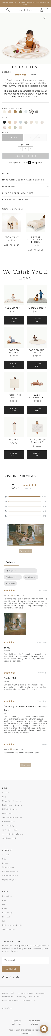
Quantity (25, 145)
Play (4, 900)
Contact (5, 793)
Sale (4, 921)
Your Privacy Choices (34, 1022)
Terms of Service (9, 830)
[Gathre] (25, 10)
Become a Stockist (10, 871)
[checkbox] (10, 583)
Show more (25, 765)
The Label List (8, 929)
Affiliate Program (10, 875)
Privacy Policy (8, 821)
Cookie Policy (8, 826)
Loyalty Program (9, 879)
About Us (6, 855)
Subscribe (11, 969)
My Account (7, 813)
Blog (4, 859)
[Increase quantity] (30, 148)
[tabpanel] (25, 669)
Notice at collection (16, 1022)
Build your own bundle (12, 925)
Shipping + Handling (12, 801)
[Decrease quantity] (20, 148)
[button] (44, 17)
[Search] (9, 10)
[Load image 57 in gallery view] (25, 38)
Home (4, 908)
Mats (4, 904)
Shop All (6, 917)
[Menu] (3, 10)
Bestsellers (7, 896)
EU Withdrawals (9, 809)
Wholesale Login (9, 838)
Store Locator (8, 867)
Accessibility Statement (13, 834)
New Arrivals (8, 913)
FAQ (4, 797)
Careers (5, 863)
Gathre (10, 1008)
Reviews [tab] (11, 562)
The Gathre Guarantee (12, 817)
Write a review (25, 551)
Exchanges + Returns (12, 805)
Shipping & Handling (25, 993)
